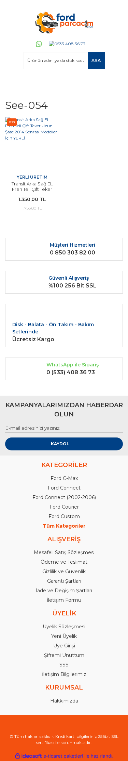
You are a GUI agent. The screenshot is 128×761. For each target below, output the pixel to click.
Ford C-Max (64, 478)
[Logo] (64, 22)
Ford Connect (64, 488)
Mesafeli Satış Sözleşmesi (64, 552)
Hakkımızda (64, 701)
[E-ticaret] (63, 756)
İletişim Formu (64, 600)
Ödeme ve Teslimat (64, 562)
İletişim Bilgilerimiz (64, 674)
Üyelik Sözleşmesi (64, 627)
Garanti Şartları (64, 581)
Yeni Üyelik (64, 636)
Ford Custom (64, 516)
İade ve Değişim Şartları (64, 591)
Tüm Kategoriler (64, 526)
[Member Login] (13, 82)
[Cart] (114, 82)
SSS (64, 665)
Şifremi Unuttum (64, 655)
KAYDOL (60, 443)
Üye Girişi (64, 646)
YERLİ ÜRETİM (32, 177)
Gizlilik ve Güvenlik (64, 571)
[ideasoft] (28, 756)
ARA (96, 60)
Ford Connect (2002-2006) (64, 497)
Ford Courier (64, 507)
